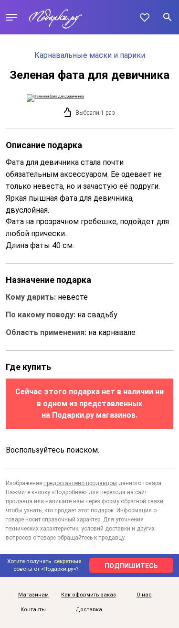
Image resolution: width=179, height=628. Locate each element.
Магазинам (33, 595)
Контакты (33, 610)
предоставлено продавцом (80, 483)
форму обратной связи (132, 501)
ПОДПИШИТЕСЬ (131, 566)
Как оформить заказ (88, 595)
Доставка (88, 610)
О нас (144, 595)
